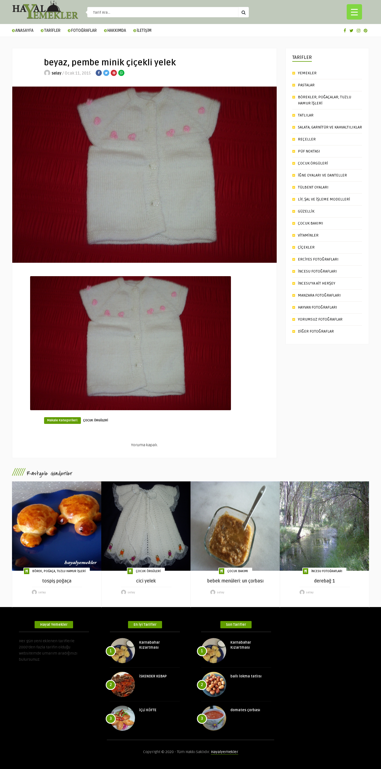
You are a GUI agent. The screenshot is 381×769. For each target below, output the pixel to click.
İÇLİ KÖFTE (147, 710)
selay (56, 73)
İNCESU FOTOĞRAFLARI (317, 271)
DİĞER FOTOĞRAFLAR (316, 331)
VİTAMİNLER (308, 235)
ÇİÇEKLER (306, 247)
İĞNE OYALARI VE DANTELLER (322, 175)
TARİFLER (52, 30)
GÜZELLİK (306, 211)
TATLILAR (306, 115)
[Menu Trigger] (354, 12)
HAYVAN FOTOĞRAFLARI (317, 307)
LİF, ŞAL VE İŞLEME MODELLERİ (324, 199)
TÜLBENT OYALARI (313, 187)
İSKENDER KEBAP (153, 676)
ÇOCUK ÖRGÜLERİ (95, 420)
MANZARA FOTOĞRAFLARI (319, 295)
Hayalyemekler (224, 751)
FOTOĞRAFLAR (84, 30)
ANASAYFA (24, 30)
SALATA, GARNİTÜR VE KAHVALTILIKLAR (330, 127)
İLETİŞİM (144, 30)
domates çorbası (245, 710)
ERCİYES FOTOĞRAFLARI (318, 259)
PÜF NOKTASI (309, 151)
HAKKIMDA (116, 30)
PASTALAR (306, 85)
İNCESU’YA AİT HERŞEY (316, 283)
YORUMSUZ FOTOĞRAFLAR (320, 319)
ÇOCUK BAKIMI (310, 223)
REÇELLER (307, 139)
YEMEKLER (307, 73)
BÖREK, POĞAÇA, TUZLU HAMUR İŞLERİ (59, 571)
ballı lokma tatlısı (246, 676)
